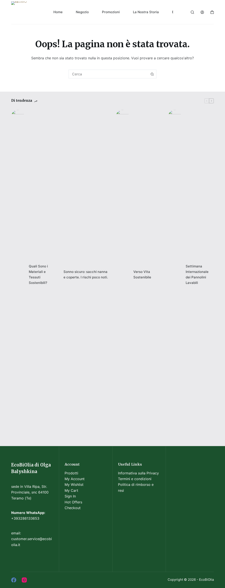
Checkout (73, 508)
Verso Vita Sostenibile (142, 274)
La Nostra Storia (146, 12)
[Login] (202, 12)
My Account (75, 479)
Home (58, 12)
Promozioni (111, 12)
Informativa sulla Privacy (138, 473)
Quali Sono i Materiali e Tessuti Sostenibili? (38, 274)
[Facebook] (13, 580)
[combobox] (108, 74)
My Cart (71, 490)
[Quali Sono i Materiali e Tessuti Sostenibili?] (17, 274)
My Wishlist (74, 484)
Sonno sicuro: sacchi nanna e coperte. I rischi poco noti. (86, 274)
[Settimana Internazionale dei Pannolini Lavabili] (174, 274)
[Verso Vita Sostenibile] (122, 274)
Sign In (70, 496)
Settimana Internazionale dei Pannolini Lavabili (197, 274)
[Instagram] (24, 580)
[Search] (192, 12)
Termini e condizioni (134, 479)
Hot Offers (73, 502)
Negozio (82, 12)
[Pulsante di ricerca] (152, 74)
